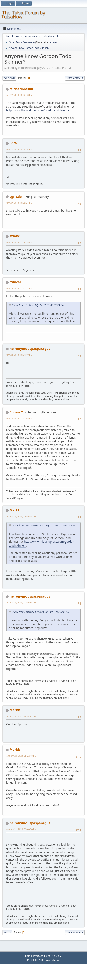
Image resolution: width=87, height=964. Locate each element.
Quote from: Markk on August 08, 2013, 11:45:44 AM (40, 612)
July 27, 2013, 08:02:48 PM (19, 94)
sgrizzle (16, 196)
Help (27, 955)
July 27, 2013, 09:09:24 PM (19, 149)
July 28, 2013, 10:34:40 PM (19, 354)
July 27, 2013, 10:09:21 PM (19, 202)
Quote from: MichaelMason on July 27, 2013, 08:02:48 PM (43, 525)
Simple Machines (53, 960)
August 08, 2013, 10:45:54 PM (21, 602)
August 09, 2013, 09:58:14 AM (21, 716)
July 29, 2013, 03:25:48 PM (19, 418)
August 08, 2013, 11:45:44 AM (21, 516)
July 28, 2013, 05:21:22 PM (19, 288)
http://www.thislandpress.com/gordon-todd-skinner (38, 110)
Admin (53, 42)
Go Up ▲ (57, 955)
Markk (15, 510)
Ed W (13, 143)
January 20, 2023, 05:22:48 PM (21, 755)
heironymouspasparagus (30, 348)
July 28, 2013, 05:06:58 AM (19, 242)
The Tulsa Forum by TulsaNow (23, 14)
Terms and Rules (41, 955)
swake (15, 236)
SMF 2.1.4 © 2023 (35, 960)
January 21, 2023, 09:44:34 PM (21, 829)
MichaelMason (21, 89)
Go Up (7, 932)
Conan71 (17, 412)
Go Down (9, 78)
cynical (15, 282)
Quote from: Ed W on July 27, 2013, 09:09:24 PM (38, 305)
